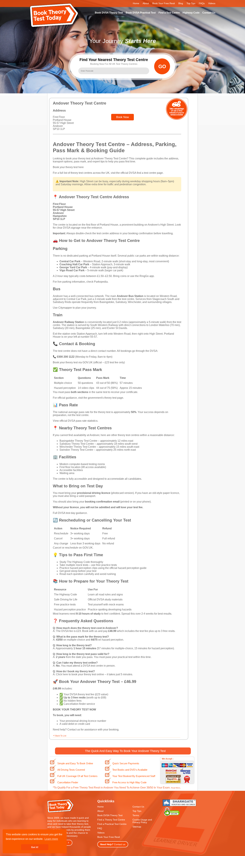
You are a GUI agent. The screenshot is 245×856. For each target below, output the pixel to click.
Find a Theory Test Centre (111, 819)
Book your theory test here (68, 167)
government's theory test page (105, 397)
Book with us (89, 631)
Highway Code (191, 12)
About (146, 3)
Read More (175, 788)
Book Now (122, 117)
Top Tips (190, 3)
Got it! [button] (34, 847)
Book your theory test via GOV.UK (73, 362)
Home (136, 3)
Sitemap (136, 826)
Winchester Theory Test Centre (78, 446)
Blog (180, 3)
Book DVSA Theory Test (109, 12)
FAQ (99, 828)
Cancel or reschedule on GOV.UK (73, 547)
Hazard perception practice (70, 609)
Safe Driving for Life (65, 599)
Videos (211, 3)
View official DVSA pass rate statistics (75, 420)
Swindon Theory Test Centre (76, 449)
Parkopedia (101, 281)
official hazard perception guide (128, 568)
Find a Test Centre (169, 12)
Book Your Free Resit (163, 3)
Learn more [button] (51, 838)
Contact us (73, 729)
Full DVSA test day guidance (70, 513)
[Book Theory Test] (60, 812)
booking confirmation (140, 233)
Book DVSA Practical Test (141, 12)
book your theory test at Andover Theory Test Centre (96, 158)
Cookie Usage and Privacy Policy (142, 821)
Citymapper (65, 307)
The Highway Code (78, 562)
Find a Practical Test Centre (111, 824)
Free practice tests (65, 604)
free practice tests (106, 565)
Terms (135, 815)
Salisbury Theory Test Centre (77, 443)
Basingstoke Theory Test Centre (78, 440)
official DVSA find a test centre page (141, 172)
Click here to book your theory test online (80, 674)
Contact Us (208, 12)
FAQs (202, 3)
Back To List (60, 736)
